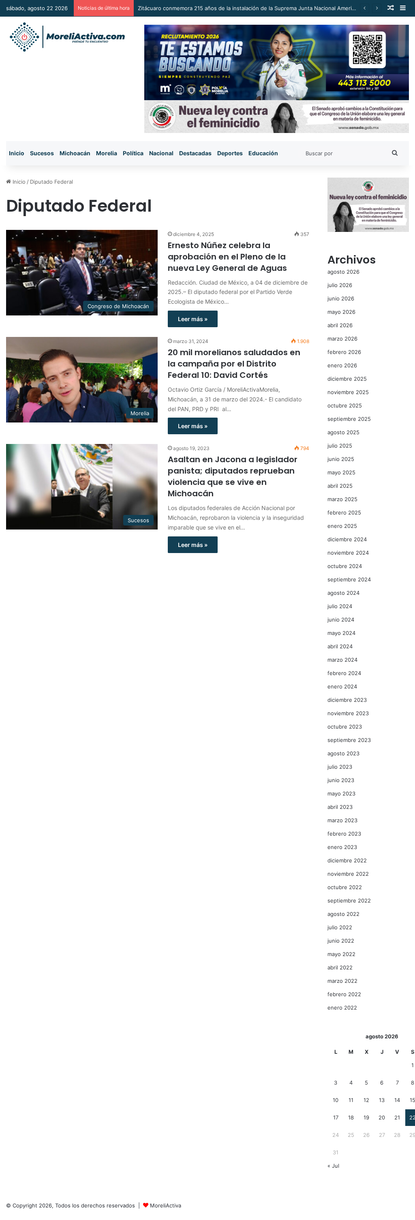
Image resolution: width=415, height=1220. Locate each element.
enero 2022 (342, 1007)
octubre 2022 (344, 887)
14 (397, 1100)
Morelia (106, 153)
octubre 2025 (344, 405)
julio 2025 (339, 445)
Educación (263, 153)
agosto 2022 (343, 914)
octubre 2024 (344, 566)
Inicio (16, 153)
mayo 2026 (341, 312)
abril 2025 (340, 485)
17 (335, 1117)
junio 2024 (340, 619)
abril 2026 (340, 325)
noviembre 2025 (348, 392)
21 (397, 1117)
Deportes (230, 153)
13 (382, 1100)
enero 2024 (342, 686)
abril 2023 (340, 807)
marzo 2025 (342, 499)
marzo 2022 (342, 981)
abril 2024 (340, 646)
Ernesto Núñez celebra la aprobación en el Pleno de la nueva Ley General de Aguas (227, 257)
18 (351, 1117)
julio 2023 (339, 766)
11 (351, 1100)
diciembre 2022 (347, 860)
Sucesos (42, 153)
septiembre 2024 (349, 579)
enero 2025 (342, 526)
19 (366, 1117)
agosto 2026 (343, 271)
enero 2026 (342, 365)
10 (335, 1100)
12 (366, 1100)
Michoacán (75, 153)
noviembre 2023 (348, 713)
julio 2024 (339, 606)
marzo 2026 (342, 338)
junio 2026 (340, 298)
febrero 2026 (344, 352)
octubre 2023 (344, 726)
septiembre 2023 (349, 740)
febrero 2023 (344, 833)
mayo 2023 (341, 793)
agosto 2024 (343, 593)
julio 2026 (339, 285)
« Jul (333, 1165)
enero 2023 (342, 847)
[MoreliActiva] (67, 37)
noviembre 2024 (348, 552)
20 (382, 1117)
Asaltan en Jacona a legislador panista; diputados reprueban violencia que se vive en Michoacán (232, 476)
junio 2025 (340, 459)
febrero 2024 (344, 673)
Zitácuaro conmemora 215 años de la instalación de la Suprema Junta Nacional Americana (251, 8)
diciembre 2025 (347, 378)
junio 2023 (340, 780)
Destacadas (195, 153)
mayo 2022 (341, 954)
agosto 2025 (343, 432)
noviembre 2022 (348, 874)
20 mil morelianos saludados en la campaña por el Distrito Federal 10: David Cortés (234, 364)
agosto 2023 (343, 753)
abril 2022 (340, 967)
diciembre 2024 (347, 539)
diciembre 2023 (347, 700)
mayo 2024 (341, 633)
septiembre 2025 (349, 419)
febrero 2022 (344, 994)
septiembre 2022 (349, 900)
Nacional (161, 153)
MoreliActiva (165, 1205)
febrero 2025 (344, 512)
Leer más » (193, 318)
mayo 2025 (341, 472)
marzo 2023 (342, 820)
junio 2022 (340, 940)
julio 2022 (339, 927)
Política (133, 153)
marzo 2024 (342, 659)
